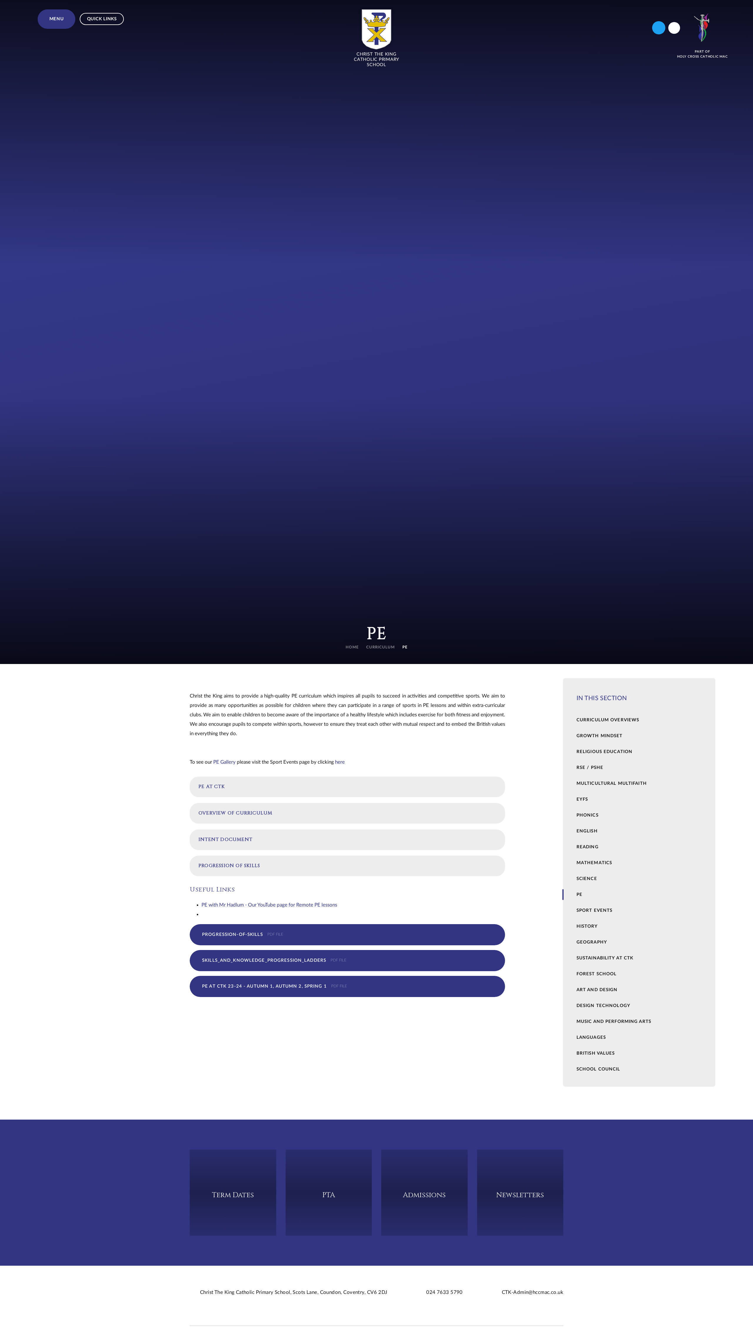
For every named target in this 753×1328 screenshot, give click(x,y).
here (340, 762)
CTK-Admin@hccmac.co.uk (532, 1292)
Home (352, 647)
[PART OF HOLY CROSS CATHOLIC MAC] (702, 27)
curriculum (380, 647)
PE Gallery (224, 762)
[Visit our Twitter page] (658, 27)
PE (404, 647)
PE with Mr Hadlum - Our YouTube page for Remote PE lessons (269, 904)
